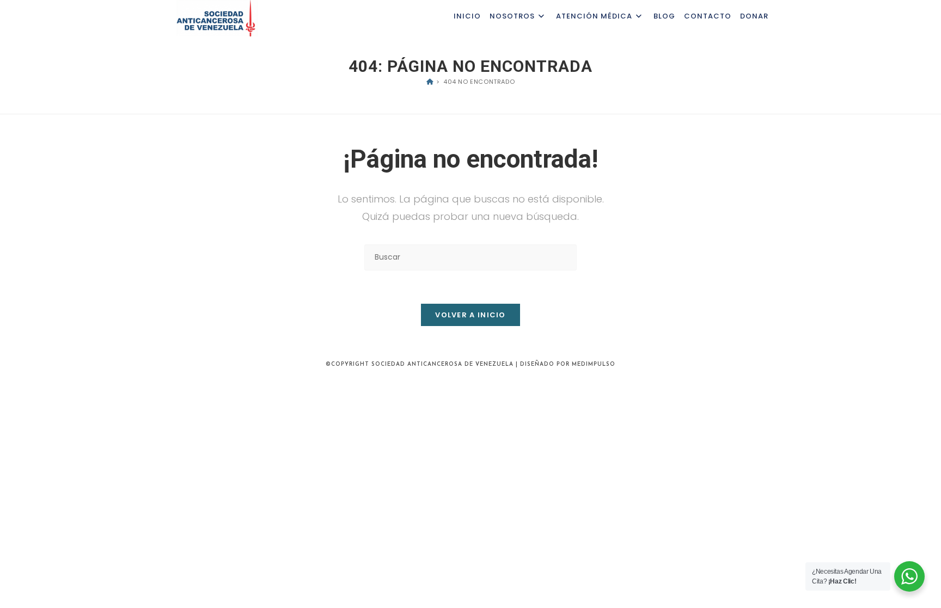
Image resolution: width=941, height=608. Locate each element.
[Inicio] (429, 81)
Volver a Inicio (470, 315)
